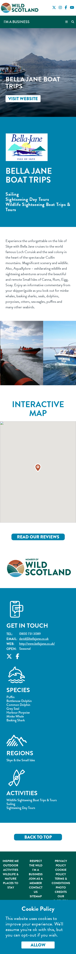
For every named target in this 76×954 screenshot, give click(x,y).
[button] (38, 467)
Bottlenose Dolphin (19, 701)
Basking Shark (15, 720)
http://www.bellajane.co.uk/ (37, 644)
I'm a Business (17, 21)
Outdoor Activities (10, 867)
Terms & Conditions (61, 881)
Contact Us (35, 889)
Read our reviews (38, 537)
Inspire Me (11, 861)
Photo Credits (61, 889)
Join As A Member (36, 881)
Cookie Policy (60, 872)
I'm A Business (36, 872)
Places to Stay (10, 885)
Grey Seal (12, 709)
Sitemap (36, 896)
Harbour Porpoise (18, 713)
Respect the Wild (35, 863)
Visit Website (23, 99)
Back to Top (38, 837)
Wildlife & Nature (10, 876)
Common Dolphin (18, 705)
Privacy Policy (61, 863)
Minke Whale (15, 716)
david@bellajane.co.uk (34, 639)
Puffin (10, 697)
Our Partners (60, 898)
